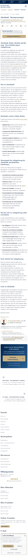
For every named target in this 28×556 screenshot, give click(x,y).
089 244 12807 (4, 495)
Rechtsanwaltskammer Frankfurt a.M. (16, 21)
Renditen (16, 99)
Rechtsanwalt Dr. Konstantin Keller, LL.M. (13, 19)
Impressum (18, 552)
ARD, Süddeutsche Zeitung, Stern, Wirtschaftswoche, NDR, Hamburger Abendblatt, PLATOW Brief (13, 338)
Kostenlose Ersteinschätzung (13, 358)
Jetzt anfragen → (5, 526)
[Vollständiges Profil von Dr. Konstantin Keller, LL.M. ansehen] (4, 322)
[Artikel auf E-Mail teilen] (25, 26)
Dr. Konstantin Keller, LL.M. (16, 321)
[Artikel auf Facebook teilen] (12, 26)
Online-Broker (23, 119)
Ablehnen (19, 546)
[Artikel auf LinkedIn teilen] (3, 26)
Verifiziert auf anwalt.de (7, 331)
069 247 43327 (4, 511)
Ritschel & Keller (17, 66)
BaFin (23, 185)
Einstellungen (14, 549)
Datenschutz (10, 552)
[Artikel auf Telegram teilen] (21, 26)
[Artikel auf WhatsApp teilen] (16, 26)
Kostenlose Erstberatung (13, 36)
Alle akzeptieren (8, 546)
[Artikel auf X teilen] (7, 26)
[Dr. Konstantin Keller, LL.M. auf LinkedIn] (24, 320)
